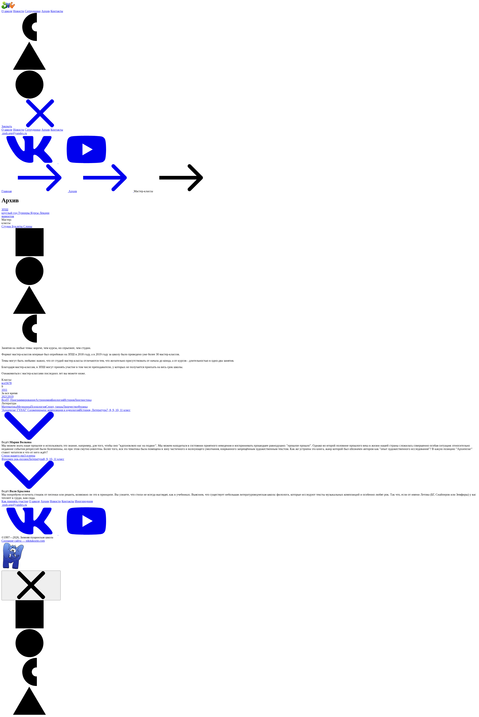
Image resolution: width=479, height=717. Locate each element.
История (69, 400)
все (3, 383)
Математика (9, 406)
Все (3, 400)
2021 (4, 396)
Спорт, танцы (54, 406)
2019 (10, 396)
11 (5, 389)
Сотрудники (33, 11)
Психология (38, 406)
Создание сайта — (23, 540)
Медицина (23, 406)
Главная (6, 191)
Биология (57, 400)
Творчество (70, 406)
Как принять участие (14, 501)
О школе (6, 11)
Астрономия (43, 400)
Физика (83, 406)
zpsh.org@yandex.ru (14, 133)
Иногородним (84, 501)
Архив (45, 11)
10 (2, 389)
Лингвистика (82, 400)
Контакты (57, 11)
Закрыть (6, 126)
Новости (18, 11)
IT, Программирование (21, 400)
